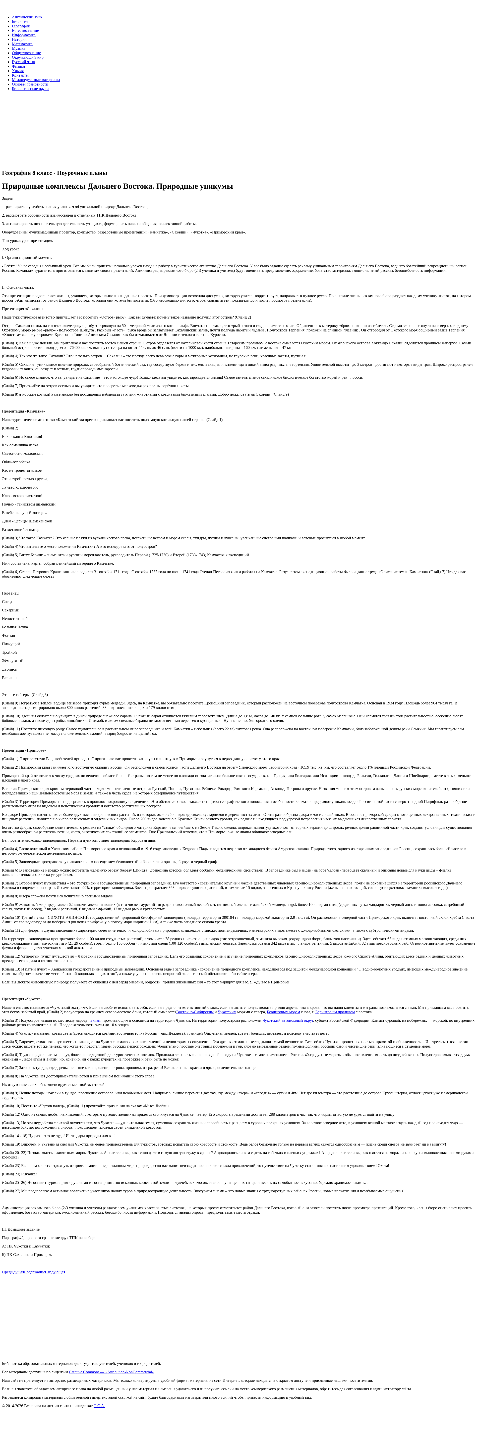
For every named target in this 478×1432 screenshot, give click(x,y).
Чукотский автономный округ (287, 1020)
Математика (22, 44)
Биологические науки (30, 89)
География (21, 26)
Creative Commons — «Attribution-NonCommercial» (111, 1372)
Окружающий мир (28, 57)
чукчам (95, 1020)
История (19, 39)
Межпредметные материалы (36, 80)
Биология (20, 21)
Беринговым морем (283, 1012)
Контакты (20, 75)
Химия (18, 71)
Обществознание (26, 53)
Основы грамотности (30, 84)
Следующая (55, 1272)
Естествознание (25, 30)
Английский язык (27, 17)
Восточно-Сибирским (195, 1012)
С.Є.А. (99, 1406)
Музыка (18, 48)
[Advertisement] (151, 130)
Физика (18, 66)
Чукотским (227, 1012)
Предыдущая (13, 1272)
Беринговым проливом (335, 1012)
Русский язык (23, 62)
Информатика (24, 35)
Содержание (34, 1272)
